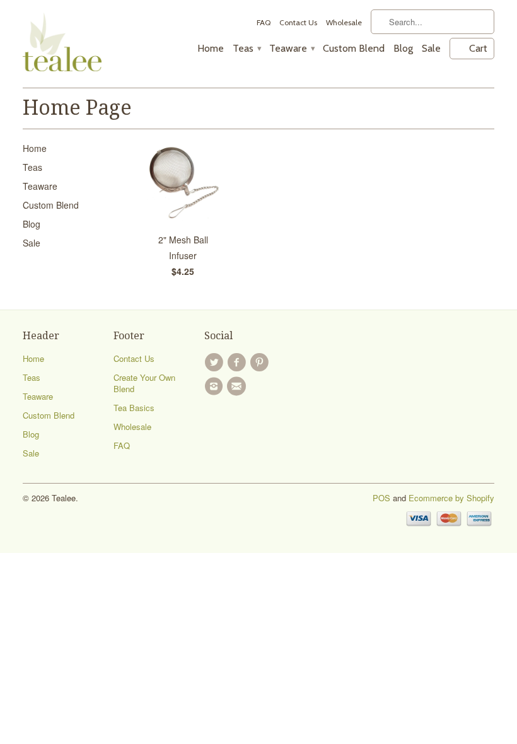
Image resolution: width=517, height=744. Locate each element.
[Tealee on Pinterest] (261, 362)
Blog (403, 48)
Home (210, 48)
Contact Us (298, 22)
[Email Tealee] (238, 386)
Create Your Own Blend (144, 383)
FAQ (263, 22)
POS (381, 498)
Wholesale (344, 22)
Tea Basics (133, 408)
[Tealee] (62, 43)
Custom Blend (354, 48)
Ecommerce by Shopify (451, 498)
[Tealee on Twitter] (215, 362)
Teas (246, 48)
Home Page (77, 108)
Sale (431, 48)
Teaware (291, 48)
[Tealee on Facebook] (238, 362)
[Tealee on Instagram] (215, 386)
